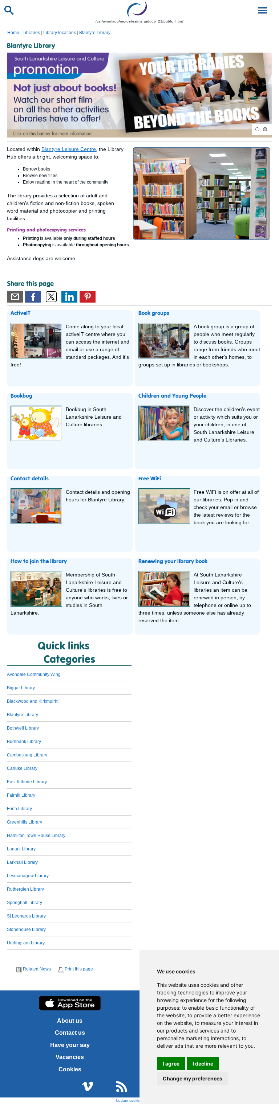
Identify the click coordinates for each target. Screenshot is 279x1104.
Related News (37, 969)
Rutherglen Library (25, 889)
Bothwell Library (23, 728)
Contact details (30, 479)
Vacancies (70, 1057)
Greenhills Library (24, 822)
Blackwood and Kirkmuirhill (34, 701)
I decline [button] (203, 1063)
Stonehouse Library (26, 929)
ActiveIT (21, 313)
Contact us (70, 1033)
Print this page (79, 969)
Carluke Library (22, 768)
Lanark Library (21, 848)
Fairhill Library (21, 795)
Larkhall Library (22, 862)
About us (69, 1021)
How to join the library (39, 562)
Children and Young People (172, 396)
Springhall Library (24, 902)
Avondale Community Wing (34, 674)
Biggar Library (21, 687)
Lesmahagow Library (28, 875)
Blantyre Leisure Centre (68, 149)
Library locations (59, 32)
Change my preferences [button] (192, 1078)
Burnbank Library (24, 741)
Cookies (69, 1069)
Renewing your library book (172, 562)
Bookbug (21, 396)
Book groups (153, 313)
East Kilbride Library (27, 781)
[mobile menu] (261, 10)
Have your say (70, 1045)
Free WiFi (149, 479)
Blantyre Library (94, 32)
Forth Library (19, 808)
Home (13, 32)
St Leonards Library (26, 916)
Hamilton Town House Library (36, 835)
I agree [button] (171, 1063)
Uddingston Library (26, 942)
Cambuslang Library (27, 755)
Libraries (31, 32)
